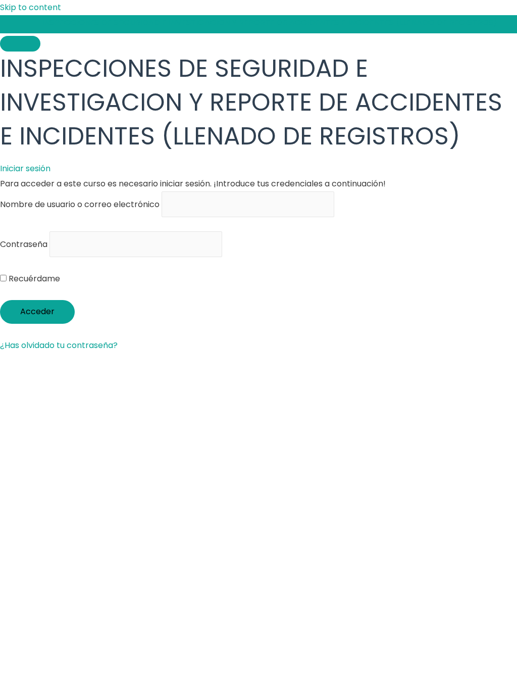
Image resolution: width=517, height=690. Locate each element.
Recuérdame (33, 278)
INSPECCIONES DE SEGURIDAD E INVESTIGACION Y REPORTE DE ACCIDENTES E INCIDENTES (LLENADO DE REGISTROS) (269, 22)
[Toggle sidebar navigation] (20, 25)
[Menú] (20, 44)
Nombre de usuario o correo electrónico (80, 204)
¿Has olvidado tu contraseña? (59, 345)
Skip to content (30, 7)
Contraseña (23, 244)
